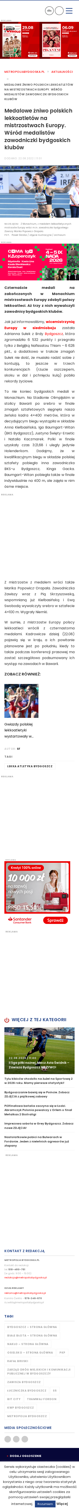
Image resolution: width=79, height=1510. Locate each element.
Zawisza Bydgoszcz (24, 1382)
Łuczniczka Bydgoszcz (26, 1390)
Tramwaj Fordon (41, 1399)
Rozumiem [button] (45, 1504)
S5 (55, 1390)
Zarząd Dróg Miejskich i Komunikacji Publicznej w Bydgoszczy (39, 1371)
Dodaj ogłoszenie (25, 1456)
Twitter (16, 1439)
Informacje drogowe (49, 10)
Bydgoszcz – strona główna (32, 1327)
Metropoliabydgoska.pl (24, 72)
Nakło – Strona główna (27, 1344)
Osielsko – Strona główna (30, 1352)
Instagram (25, 1439)
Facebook (7, 1439)
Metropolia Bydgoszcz (27, 1416)
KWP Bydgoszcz (20, 1407)
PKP (62, 1352)
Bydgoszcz (54, 333)
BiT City (13, 1399)
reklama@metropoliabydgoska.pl (25, 1293)
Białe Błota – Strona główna (32, 1335)
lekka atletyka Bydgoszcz (29, 766)
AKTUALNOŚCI (62, 72)
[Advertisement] (39, 535)
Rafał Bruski (17, 1361)
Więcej (62, 1503)
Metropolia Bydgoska (15, 10)
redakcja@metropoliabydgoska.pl (25, 1277)
